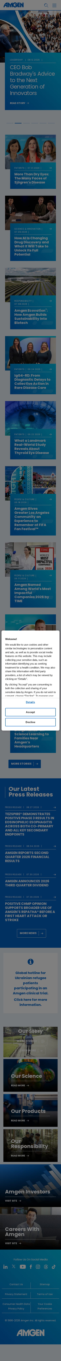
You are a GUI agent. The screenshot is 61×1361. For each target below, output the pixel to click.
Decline (30, 722)
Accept (30, 712)
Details (30, 702)
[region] (30, 680)
